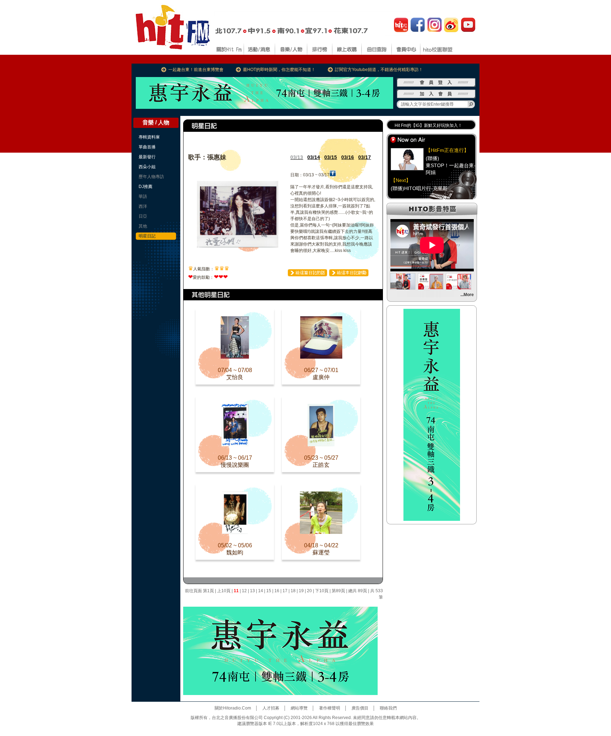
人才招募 (270, 708)
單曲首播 (147, 147)
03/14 (313, 157)
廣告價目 (359, 708)
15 (268, 590)
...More (467, 294)
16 (276, 590)
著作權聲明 (329, 708)
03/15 (330, 157)
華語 (143, 196)
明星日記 (147, 236)
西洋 (143, 206)
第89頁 (338, 590)
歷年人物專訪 (151, 176)
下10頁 (321, 590)
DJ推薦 (145, 186)
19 (301, 590)
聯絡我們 (388, 708)
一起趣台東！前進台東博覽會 (195, 69)
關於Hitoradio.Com (233, 708)
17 (285, 590)
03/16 (347, 157)
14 (260, 590)
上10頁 (224, 590)
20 (309, 590)
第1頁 (208, 590)
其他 (143, 226)
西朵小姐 (147, 166)
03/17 (364, 157)
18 (293, 590)
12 (244, 590)
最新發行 (147, 156)
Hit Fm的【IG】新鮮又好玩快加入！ (428, 125)
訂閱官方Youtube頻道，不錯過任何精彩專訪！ (379, 69)
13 (252, 590)
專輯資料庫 (149, 137)
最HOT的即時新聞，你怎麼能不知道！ (279, 69)
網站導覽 (299, 708)
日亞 (143, 216)
